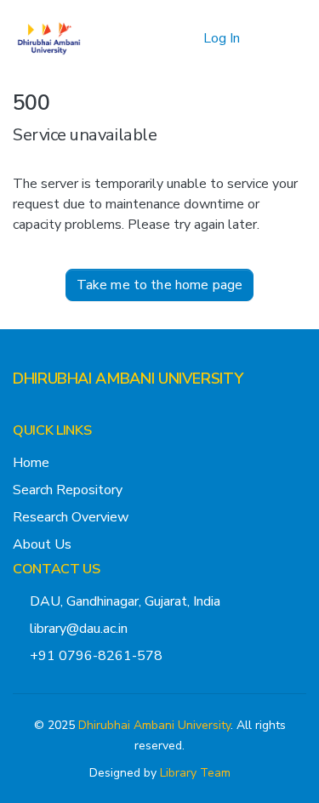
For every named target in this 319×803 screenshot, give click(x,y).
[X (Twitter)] (19, 412)
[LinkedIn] (74, 412)
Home (31, 462)
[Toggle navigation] (282, 38)
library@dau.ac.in (79, 628)
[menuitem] (187, 38)
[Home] (49, 38)
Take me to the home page (160, 285)
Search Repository (67, 490)
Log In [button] (222, 38)
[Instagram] (47, 412)
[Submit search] (163, 38)
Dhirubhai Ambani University (154, 725)
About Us (42, 544)
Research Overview (70, 517)
